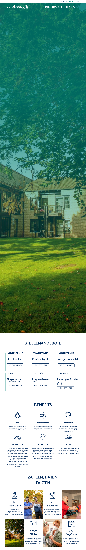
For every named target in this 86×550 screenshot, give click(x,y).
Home (46, 7)
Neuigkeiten (64, 1)
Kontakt (78, 1)
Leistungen (56, 7)
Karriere (71, 1)
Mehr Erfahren (15, 365)
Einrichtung (72, 7)
